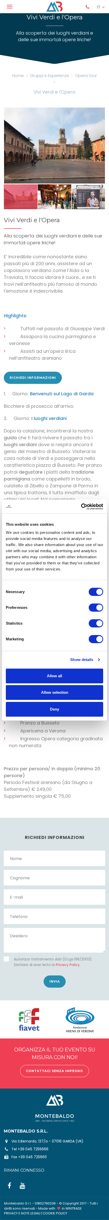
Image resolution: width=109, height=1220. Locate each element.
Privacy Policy (68, 964)
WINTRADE (73, 1208)
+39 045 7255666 (33, 1149)
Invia (54, 981)
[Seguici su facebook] (9, 1186)
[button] (101, 7)
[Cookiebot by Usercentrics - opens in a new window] (81, 506)
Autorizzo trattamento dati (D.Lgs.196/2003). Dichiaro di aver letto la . (53, 962)
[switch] (96, 608)
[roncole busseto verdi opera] (54, 146)
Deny (54, 709)
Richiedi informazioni (33, 378)
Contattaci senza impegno (54, 1071)
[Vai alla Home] (54, 6)
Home (18, 76)
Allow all (54, 676)
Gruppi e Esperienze (49, 76)
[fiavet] (29, 1019)
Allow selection (54, 692)
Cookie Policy (55, 1213)
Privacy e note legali (22, 1213)
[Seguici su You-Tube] (22, 1186)
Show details (81, 659)
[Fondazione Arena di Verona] (80, 1019)
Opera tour (86, 76)
